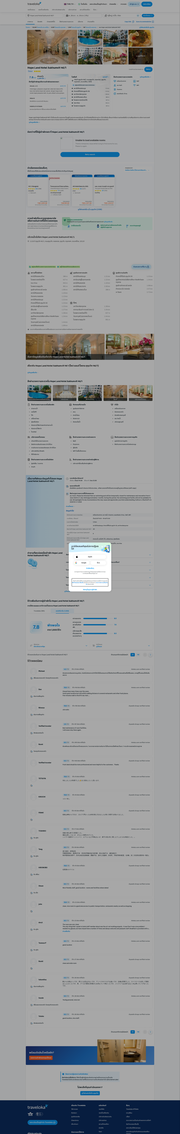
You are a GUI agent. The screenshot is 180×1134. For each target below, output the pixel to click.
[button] (90, 568)
